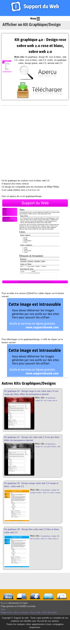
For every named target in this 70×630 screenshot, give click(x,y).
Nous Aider (35, 612)
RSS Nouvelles (49, 612)
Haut (3, 609)
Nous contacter (21, 612)
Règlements (6, 612)
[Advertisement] (35, 142)
